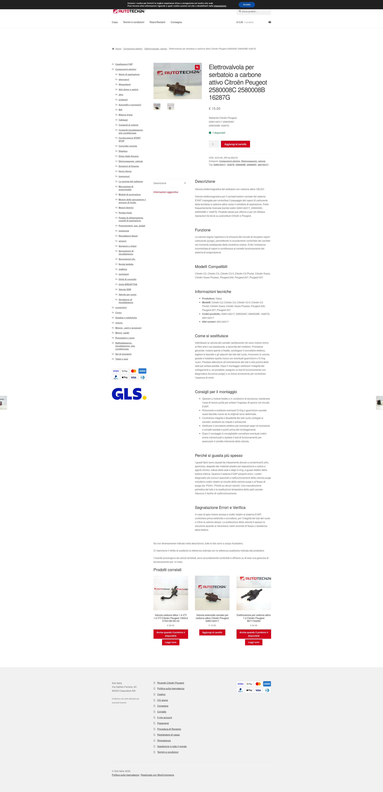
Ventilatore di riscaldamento (126, 301)
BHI (120, 109)
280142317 (263, 164)
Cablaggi (123, 119)
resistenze (124, 230)
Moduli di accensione (130, 194)
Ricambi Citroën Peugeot (170, 682)
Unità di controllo (127, 279)
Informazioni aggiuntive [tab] (165, 192)
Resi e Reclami (157, 22)
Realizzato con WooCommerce (157, 775)
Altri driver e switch (128, 89)
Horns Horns (125, 171)
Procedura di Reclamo (169, 729)
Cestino (161, 694)
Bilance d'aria (125, 114)
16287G (230, 164)
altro (121, 94)
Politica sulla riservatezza (170, 688)
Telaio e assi (121, 358)
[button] (197, 67)
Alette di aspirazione (129, 74)
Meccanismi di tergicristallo (126, 188)
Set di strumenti (123, 353)
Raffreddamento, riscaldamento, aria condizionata (125, 345)
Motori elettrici (126, 207)
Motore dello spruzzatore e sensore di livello (132, 201)
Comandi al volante (128, 124)
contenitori (121, 307)
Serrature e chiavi (127, 246)
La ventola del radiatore (131, 181)
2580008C (252, 164)
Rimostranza (164, 740)
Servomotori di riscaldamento (126, 252)
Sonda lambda (126, 264)
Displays (123, 151)
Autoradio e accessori (130, 104)
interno (119, 322)
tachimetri (124, 274)
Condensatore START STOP (130, 139)
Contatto (161, 711)
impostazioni (220, 6)
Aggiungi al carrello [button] (212, 632)
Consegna (176, 22)
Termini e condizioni (133, 22)
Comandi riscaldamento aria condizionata (131, 131)
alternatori (124, 79)
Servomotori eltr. (127, 259)
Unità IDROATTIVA (128, 284)
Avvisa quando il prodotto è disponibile (170, 634)
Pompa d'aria (125, 212)
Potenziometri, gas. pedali (132, 225)
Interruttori (124, 176)
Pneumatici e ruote (124, 337)
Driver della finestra (129, 156)
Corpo (118, 312)
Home (118, 48)
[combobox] (254, 11)
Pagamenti (163, 723)
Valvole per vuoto (127, 294)
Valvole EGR (125, 289)
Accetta (246, 4)
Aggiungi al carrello (235, 144)
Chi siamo (162, 700)
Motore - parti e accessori (128, 327)
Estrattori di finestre (129, 166)
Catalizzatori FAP (124, 64)
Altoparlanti (125, 84)
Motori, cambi (122, 332)
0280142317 (220, 164)
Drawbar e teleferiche (126, 317)
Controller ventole (128, 145)
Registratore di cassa (168, 734)
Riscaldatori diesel (128, 235)
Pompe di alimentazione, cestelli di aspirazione (131, 219)
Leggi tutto (170, 642)
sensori (122, 240)
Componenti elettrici (132, 48)
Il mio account (164, 717)
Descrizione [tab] (159, 183)
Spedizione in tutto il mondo (172, 746)
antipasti (123, 99)
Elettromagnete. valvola (156, 48)
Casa (115, 22)
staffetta (123, 269)
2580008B (241, 164)
